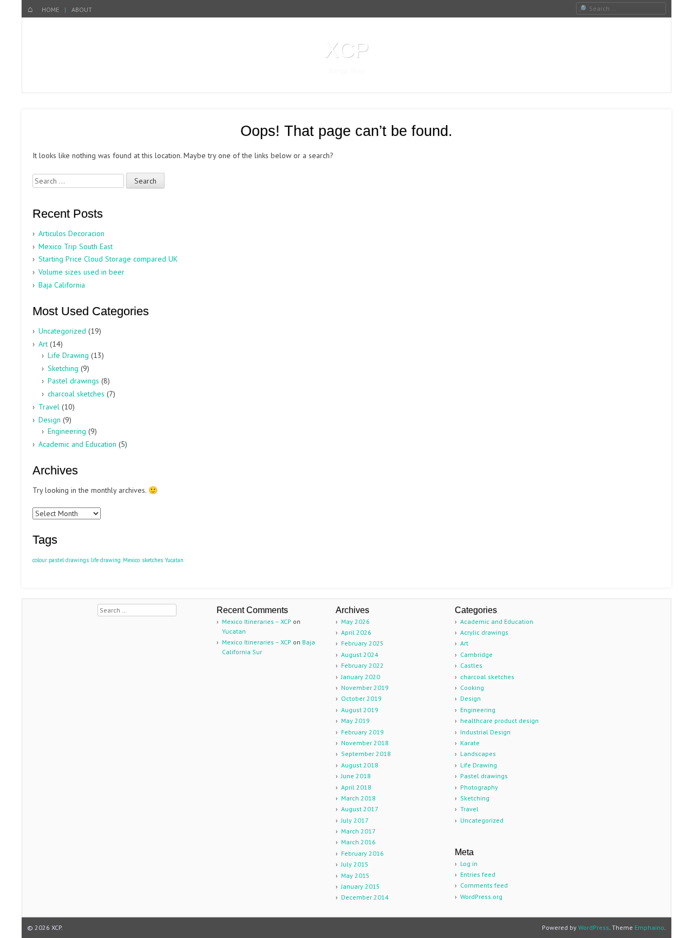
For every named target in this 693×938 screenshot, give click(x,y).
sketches (152, 560)
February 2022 (362, 665)
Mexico (131, 560)
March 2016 (358, 842)
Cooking (472, 687)
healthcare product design (499, 720)
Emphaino (649, 927)
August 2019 (359, 710)
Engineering (67, 431)
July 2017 (355, 820)
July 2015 (355, 864)
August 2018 (359, 765)
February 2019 (362, 732)
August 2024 (359, 654)
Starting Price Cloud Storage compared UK (108, 259)
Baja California (61, 285)
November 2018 (365, 743)
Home (50, 9)
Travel (49, 407)
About (81, 9)
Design (49, 420)
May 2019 (355, 720)
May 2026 (355, 621)
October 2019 (361, 698)
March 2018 (358, 798)
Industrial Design (485, 732)
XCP (346, 50)
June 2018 (356, 776)
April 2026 (356, 632)
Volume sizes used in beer (81, 272)
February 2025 (362, 643)
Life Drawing (68, 355)
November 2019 (365, 687)
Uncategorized (62, 331)
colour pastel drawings (60, 560)
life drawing (106, 560)
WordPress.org (481, 897)
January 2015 (360, 886)
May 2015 (355, 875)
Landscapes (478, 754)
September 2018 (366, 754)
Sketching (63, 368)
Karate (470, 743)
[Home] (30, 10)
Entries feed (477, 874)
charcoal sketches (76, 394)
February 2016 (362, 853)
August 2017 (359, 809)
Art (43, 344)
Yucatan (174, 560)
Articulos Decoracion (71, 233)
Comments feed (484, 885)
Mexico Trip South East (75, 246)
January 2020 (360, 677)
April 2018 (356, 787)
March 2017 (358, 831)
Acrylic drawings (484, 632)
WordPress (593, 927)
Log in (469, 863)
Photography (479, 787)
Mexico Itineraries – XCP (256, 621)
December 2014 (365, 897)
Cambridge (476, 654)
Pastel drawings (73, 381)
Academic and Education (77, 444)
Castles (471, 665)
